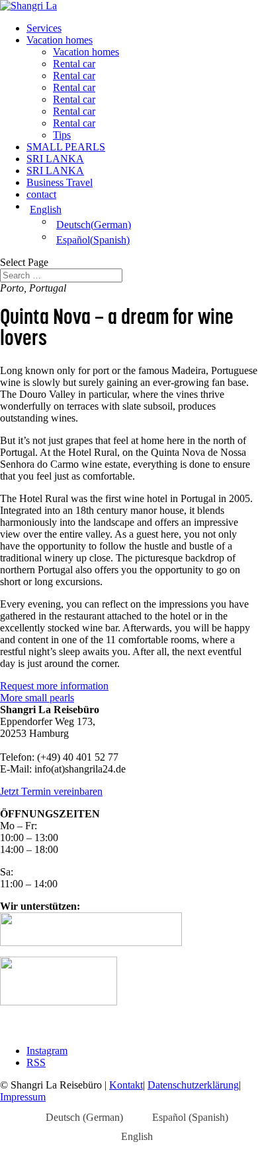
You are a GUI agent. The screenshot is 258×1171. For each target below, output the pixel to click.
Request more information (54, 685)
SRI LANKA (55, 158)
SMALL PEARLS (65, 146)
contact (41, 194)
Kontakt (126, 1085)
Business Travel (59, 182)
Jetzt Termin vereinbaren (51, 791)
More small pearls (37, 697)
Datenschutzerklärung (193, 1085)
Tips (62, 135)
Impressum (23, 1096)
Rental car (74, 63)
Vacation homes (59, 40)
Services (44, 28)
